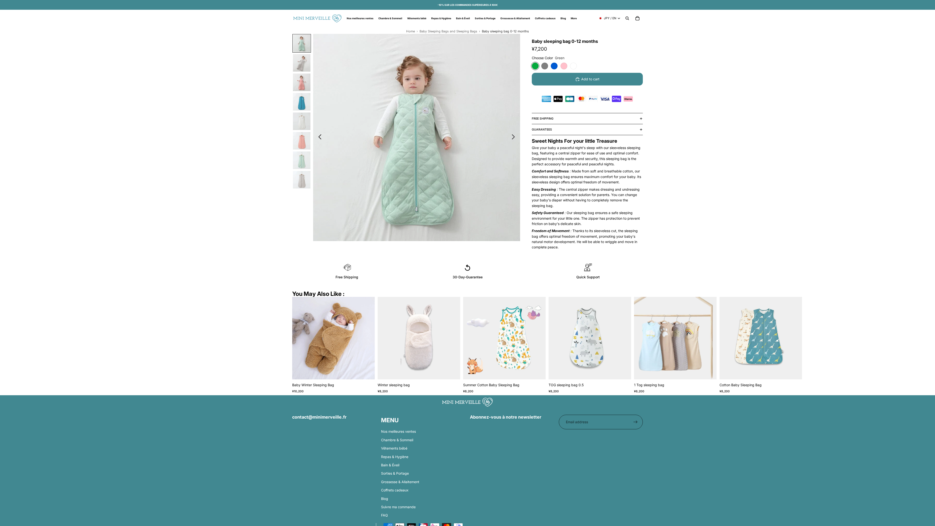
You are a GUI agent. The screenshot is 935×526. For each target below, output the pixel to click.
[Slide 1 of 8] (301, 43)
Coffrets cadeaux (395, 490)
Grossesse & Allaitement (400, 481)
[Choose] (367, 371)
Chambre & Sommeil (397, 440)
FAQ (384, 515)
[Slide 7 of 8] (301, 160)
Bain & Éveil (390, 465)
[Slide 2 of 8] (301, 63)
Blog (384, 498)
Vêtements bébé (394, 448)
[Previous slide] (318, 137)
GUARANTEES (542, 129)
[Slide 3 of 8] (301, 82)
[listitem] (573, 18)
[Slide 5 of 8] (301, 121)
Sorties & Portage (395, 473)
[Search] (627, 18)
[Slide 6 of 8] (301, 141)
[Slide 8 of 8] (301, 179)
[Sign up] (635, 422)
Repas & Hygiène (394, 456)
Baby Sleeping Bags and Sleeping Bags (448, 31)
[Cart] (637, 18)
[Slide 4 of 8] (301, 102)
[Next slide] (514, 137)
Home (410, 31)
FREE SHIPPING (542, 118)
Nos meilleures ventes (398, 431)
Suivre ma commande (398, 507)
